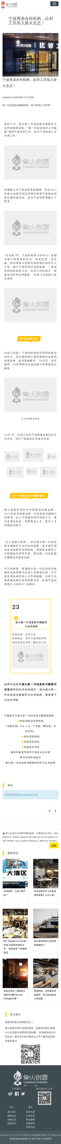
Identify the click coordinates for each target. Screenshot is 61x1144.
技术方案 (30, 1111)
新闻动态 (11, 1115)
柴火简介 (11, 1111)
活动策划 (30, 1115)
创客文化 (11, 1119)
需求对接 (30, 1127)
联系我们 (11, 1123)
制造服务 (30, 1119)
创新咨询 (30, 1123)
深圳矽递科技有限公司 (20, 1138)
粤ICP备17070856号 (42, 1138)
